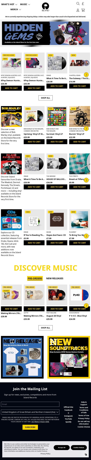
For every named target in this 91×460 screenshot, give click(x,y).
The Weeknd (50, 176)
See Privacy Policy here (40, 422)
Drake (48, 75)
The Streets (73, 176)
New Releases (54, 278)
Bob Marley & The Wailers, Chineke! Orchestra (34, 130)
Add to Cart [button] (34, 141)
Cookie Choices (84, 427)
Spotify (68, 422)
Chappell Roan (74, 75)
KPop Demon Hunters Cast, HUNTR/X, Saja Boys (11, 76)
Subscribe (30, 427)
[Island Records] (45, 7)
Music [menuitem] (23, 4)
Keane (48, 232)
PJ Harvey (72, 232)
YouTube (68, 419)
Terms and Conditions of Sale (83, 410)
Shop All (45, 98)
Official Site (68, 407)
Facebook (68, 410)
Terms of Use (83, 415)
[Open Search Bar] (78, 3)
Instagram (68, 416)
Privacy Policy (83, 418)
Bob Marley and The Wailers (52, 130)
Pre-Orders (35, 278)
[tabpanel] (45, 303)
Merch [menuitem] (14, 9)
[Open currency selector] (83, 3)
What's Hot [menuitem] (7, 4)
